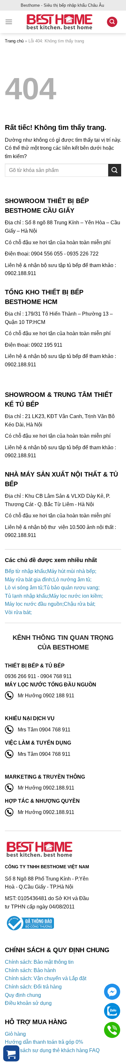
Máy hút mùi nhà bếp (71, 571)
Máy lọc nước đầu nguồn (33, 604)
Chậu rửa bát (79, 604)
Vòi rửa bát (17, 612)
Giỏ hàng (15, 1034)
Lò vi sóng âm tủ (23, 587)
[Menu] (9, 22)
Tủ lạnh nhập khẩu (26, 596)
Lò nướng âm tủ (71, 579)
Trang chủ (14, 41)
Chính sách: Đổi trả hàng (33, 986)
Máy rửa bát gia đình (28, 579)
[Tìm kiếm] (112, 22)
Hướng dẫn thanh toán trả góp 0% (44, 1042)
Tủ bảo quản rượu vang (71, 587)
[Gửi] (114, 170)
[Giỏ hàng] (11, 1053)
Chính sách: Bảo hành (30, 970)
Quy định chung (23, 995)
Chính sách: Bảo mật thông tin (39, 962)
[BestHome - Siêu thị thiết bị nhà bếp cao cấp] (59, 22)
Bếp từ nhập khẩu (25, 571)
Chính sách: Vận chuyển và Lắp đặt (45, 978)
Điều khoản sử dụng (28, 1003)
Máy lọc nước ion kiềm (75, 596)
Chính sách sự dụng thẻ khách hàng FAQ (52, 1050)
